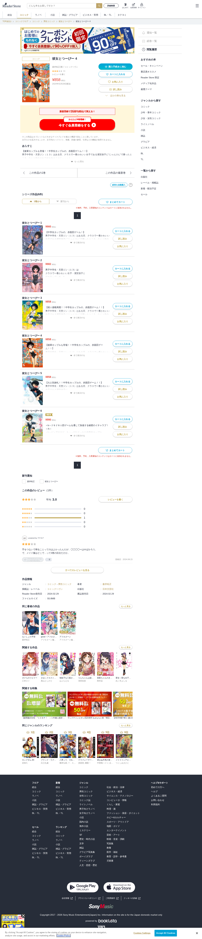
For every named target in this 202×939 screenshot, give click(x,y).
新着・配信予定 (148, 188)
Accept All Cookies (165, 933)
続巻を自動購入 (118, 185)
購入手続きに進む (117, 66)
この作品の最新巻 (115, 172)
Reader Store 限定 (150, 77)
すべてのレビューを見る (77, 570)
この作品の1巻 (37, 172)
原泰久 (25, 763)
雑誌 (143, 136)
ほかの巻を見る (118, 95)
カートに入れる (117, 74)
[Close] (196, 933)
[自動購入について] (131, 185)
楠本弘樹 (63, 763)
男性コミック (49, 21)
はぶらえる (64, 681)
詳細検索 (111, 6)
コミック (36, 21)
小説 (143, 130)
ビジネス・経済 (148, 147)
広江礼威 (44, 763)
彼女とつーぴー (65, 21)
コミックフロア (21, 21)
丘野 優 (112, 763)
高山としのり (46, 681)
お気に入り (117, 82)
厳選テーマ (146, 89)
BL (142, 153)
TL (142, 159)
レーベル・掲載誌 (149, 182)
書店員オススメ (148, 71)
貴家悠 (81, 763)
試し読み (117, 89)
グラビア (145, 141)
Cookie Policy (63, 935)
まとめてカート (117, 202)
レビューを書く (58, 74)
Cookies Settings (142, 933)
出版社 (144, 177)
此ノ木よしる (121, 681)
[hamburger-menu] (197, 5)
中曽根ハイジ (102, 763)
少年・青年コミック (151, 112)
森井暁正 (31, 481)
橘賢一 (88, 763)
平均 (48, 499)
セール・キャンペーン (152, 66)
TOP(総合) (7, 21)
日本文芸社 (108, 589)
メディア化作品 (148, 83)
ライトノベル (147, 124)
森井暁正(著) (57, 67)
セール (144, 194)
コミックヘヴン (71, 67)
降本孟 (100, 681)
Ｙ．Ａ (71, 763)
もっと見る (79, 161)
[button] (132, 898)
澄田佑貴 (82, 681)
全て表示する (79, 243)
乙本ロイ (26, 681)
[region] (101, 933)
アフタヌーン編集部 (49, 640)
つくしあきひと (122, 763)
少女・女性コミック (151, 118)
